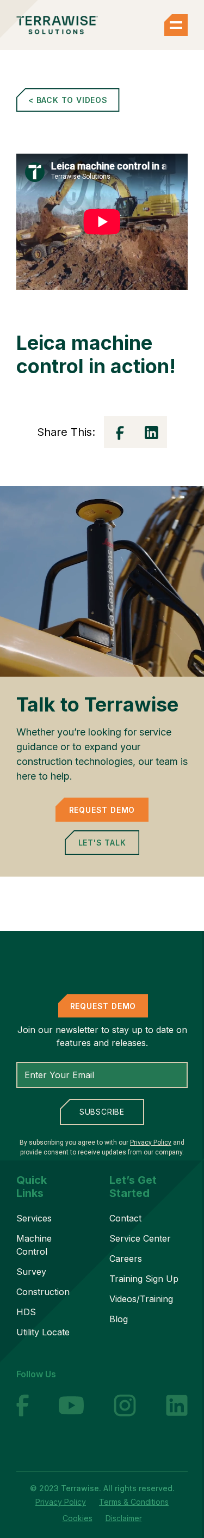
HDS (26, 1311)
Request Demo (102, 809)
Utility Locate (43, 1332)
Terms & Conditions (134, 1501)
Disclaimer (124, 1518)
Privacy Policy (150, 1142)
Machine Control (34, 1245)
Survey (31, 1271)
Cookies (77, 1518)
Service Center (140, 1238)
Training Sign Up (143, 1278)
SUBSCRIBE (102, 1111)
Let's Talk (102, 842)
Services (34, 1218)
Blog (118, 1319)
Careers (125, 1258)
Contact (125, 1218)
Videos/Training (141, 1298)
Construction (43, 1291)
